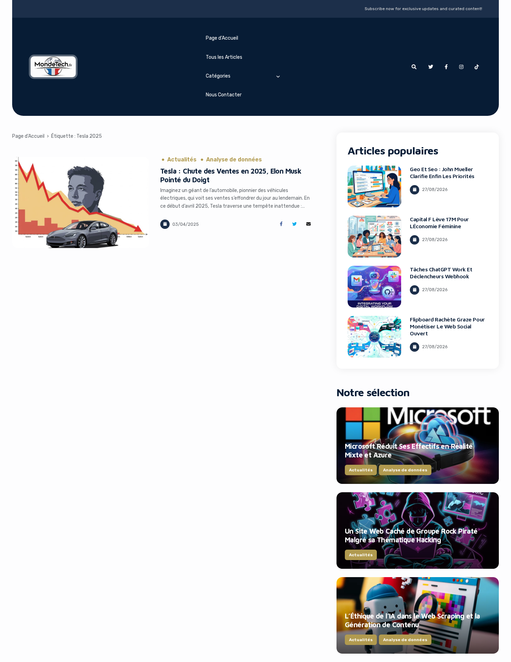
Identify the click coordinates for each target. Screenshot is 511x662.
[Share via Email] (308, 224)
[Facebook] (446, 66)
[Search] (414, 66)
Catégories (218, 76)
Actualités (181, 159)
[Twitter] (430, 66)
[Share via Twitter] (294, 224)
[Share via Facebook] (281, 224)
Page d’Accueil (222, 38)
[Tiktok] (476, 66)
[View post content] (80, 202)
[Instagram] (461, 66)
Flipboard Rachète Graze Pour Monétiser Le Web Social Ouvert (447, 326)
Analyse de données (234, 159)
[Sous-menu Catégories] (278, 76)
